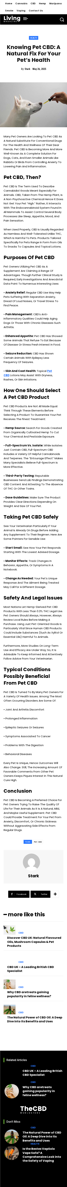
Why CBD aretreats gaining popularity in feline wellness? (29, 994)
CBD (21, 933)
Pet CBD (38, 842)
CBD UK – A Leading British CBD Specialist (30, 969)
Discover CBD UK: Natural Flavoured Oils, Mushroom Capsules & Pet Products (34, 942)
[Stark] (33, 862)
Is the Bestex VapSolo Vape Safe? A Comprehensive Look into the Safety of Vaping (42, 1155)
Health (33, 38)
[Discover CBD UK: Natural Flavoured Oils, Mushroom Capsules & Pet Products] (10, 930)
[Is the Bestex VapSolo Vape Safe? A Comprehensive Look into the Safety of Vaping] (11, 1153)
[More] (55, 894)
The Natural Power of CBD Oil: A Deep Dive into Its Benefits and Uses (34, 1019)
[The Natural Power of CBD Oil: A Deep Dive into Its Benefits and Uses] (10, 1009)
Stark (27, 69)
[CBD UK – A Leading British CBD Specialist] (10, 959)
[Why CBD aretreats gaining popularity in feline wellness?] (10, 984)
